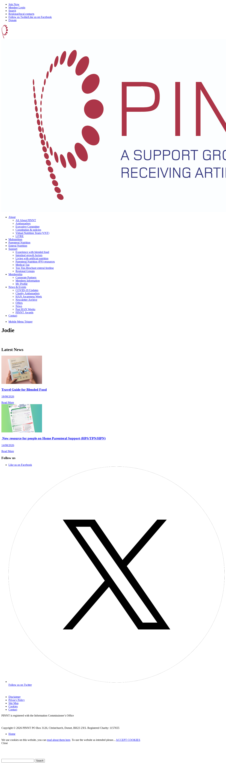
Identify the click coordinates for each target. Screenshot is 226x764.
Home (11, 733)
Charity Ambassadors (28, 293)
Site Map (13, 703)
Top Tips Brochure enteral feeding (35, 267)
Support (12, 248)
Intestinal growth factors (29, 255)
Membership (15, 274)
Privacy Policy (16, 699)
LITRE (20, 236)
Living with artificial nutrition (32, 258)
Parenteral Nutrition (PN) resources (35, 261)
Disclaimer (14, 696)
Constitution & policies (28, 229)
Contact (12, 315)
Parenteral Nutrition (19, 242)
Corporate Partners (26, 277)
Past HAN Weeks (25, 309)
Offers (19, 302)
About (12, 217)
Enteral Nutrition (17, 245)
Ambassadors (23, 223)
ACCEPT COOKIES (128, 739)
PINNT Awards (24, 312)
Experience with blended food (32, 252)
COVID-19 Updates (27, 290)
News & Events (17, 287)
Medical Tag (22, 264)
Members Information (28, 280)
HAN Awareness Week (29, 296)
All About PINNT (26, 220)
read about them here (58, 739)
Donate (12, 20)
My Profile (22, 283)
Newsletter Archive (26, 299)
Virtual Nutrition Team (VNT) (32, 232)
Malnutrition (15, 239)
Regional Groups (25, 271)
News (19, 306)
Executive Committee (28, 226)
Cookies (13, 706)
